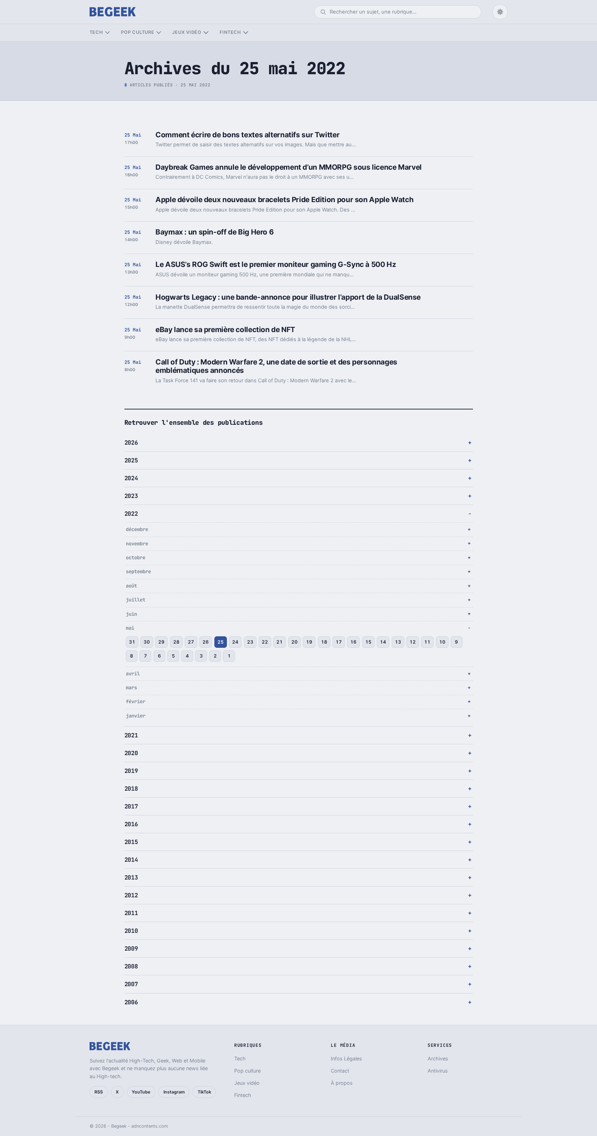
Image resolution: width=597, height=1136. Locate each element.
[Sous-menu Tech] (107, 32)
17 (339, 642)
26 (205, 642)
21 (279, 642)
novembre (137, 543)
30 (147, 642)
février (135, 701)
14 (383, 642)
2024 (131, 478)
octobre (135, 557)
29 (161, 642)
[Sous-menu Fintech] (245, 32)
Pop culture (137, 32)
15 (368, 642)
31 (132, 642)
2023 (131, 496)
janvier (135, 716)
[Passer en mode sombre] (500, 12)
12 (413, 642)
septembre (138, 571)
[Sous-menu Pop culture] (158, 32)
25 (220, 642)
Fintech (230, 32)
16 (353, 642)
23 (250, 642)
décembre (137, 529)
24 (235, 642)
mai (130, 628)
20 (294, 642)
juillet (135, 600)
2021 (131, 735)
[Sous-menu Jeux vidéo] (206, 32)
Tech (96, 32)
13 (398, 642)
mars (131, 687)
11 (427, 642)
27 (191, 642)
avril (133, 673)
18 (324, 642)
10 (442, 642)
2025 (131, 460)
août (131, 586)
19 (309, 642)
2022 (131, 513)
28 (176, 642)
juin (131, 614)
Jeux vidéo (186, 32)
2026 (131, 442)
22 (265, 642)
